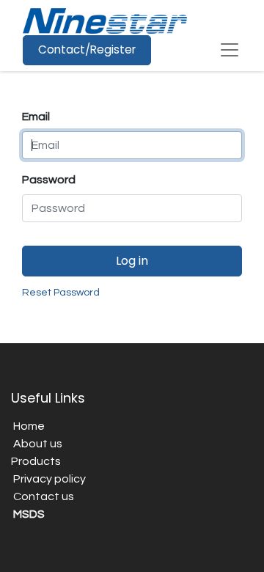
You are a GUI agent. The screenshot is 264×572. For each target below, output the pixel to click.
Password (49, 180)
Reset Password (61, 292)
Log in (132, 260)
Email (36, 116)
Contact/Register (87, 49)
